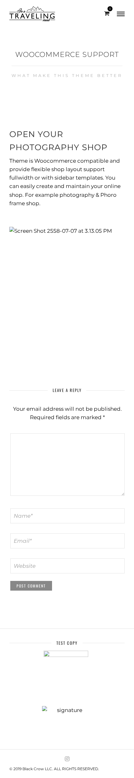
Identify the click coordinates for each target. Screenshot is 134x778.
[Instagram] (67, 759)
